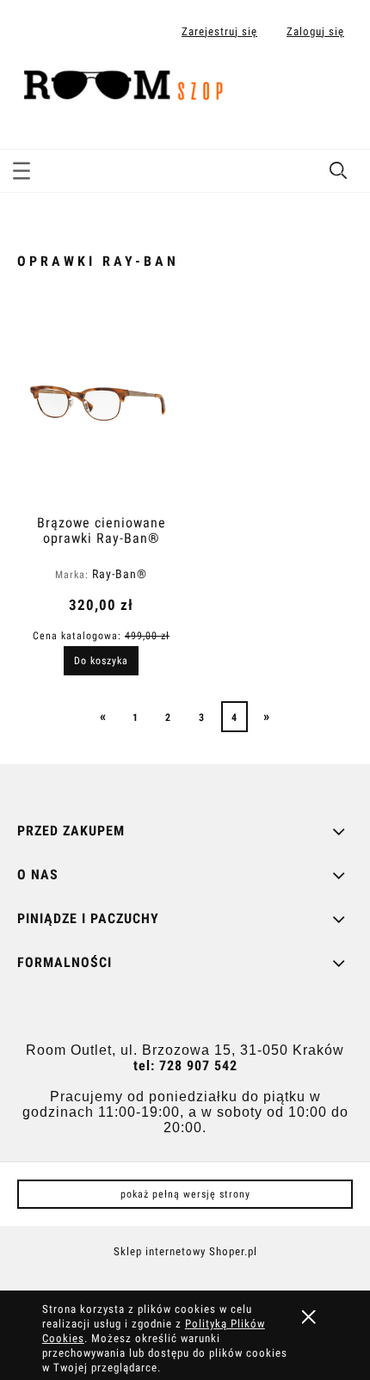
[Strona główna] (129, 86)
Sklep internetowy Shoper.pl (185, 1251)
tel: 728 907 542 (185, 1065)
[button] (21, 168)
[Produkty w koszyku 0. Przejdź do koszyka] (338, 88)
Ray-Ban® (119, 574)
